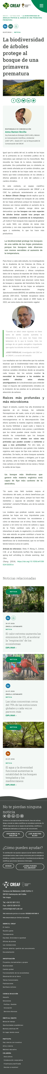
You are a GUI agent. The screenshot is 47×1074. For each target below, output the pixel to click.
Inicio (5, 16)
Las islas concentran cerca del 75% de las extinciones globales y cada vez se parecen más (22, 706)
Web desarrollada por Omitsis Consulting (16, 917)
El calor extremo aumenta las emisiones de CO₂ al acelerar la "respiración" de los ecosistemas (23, 639)
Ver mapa (7, 897)
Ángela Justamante (14, 626)
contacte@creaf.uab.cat (12, 909)
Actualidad (15, 16)
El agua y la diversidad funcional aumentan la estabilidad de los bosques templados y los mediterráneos (21, 774)
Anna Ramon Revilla (15, 132)
